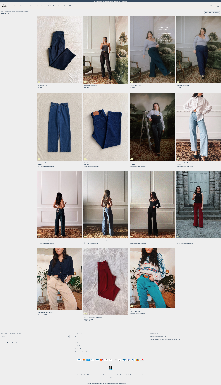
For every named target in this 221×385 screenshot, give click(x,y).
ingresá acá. (126, 374)
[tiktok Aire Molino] (12, 342)
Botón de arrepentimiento (136, 374)
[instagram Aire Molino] (3, 342)
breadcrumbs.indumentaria (17, 11)
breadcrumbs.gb (7, 11)
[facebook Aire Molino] (7, 342)
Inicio (2, 11)
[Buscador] (211, 6)
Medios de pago (41, 5)
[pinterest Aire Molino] (16, 342)
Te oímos (22, 5)
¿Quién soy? (31, 5)
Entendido (130, 383)
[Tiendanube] (110, 378)
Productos (13, 5)
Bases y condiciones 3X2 (64, 5)
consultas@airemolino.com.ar (158, 336)
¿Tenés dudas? (51, 5)
